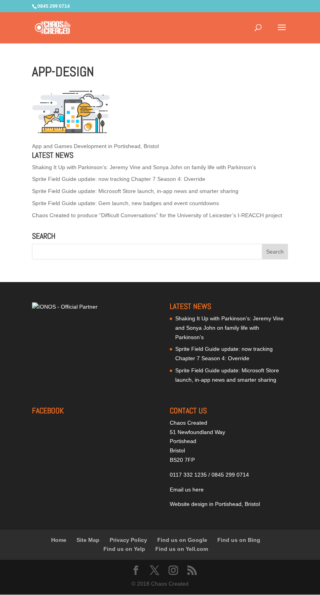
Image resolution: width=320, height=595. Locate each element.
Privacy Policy (128, 540)
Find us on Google (182, 540)
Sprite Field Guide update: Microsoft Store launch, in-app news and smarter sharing (135, 191)
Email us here (187, 489)
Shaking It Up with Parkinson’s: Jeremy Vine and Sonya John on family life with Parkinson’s (144, 167)
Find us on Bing (238, 540)
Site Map (88, 540)
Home (58, 540)
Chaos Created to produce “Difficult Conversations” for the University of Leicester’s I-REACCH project (157, 215)
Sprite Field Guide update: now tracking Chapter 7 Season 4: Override (118, 179)
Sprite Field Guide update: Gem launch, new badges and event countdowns (125, 203)
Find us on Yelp (124, 549)
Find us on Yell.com (181, 549)
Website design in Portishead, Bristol (215, 504)
